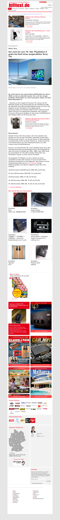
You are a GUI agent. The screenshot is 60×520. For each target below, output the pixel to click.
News (9, 8)
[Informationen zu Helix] (28, 406)
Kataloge (15, 498)
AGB (34, 493)
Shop (46, 8)
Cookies (35, 496)
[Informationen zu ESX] (45, 403)
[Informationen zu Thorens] (45, 409)
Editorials (15, 502)
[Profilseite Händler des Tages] (19, 465)
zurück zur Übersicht (15, 187)
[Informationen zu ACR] (11, 403)
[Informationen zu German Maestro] (17, 406)
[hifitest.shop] (32, 424)
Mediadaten (36, 492)
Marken (27, 8)
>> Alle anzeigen (28, 27)
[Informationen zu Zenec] (23, 412)
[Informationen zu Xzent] (17, 412)
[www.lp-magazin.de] (27, 424)
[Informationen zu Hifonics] (34, 406)
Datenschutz (36, 494)
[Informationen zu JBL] (39, 406)
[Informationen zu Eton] (11, 406)
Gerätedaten (16, 496)
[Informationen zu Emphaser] (40, 403)
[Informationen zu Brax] (28, 403)
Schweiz (12, 453)
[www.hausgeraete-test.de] (17, 424)
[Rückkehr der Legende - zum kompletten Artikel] (16, 123)
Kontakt (35, 497)
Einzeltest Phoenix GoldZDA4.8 (35, 263)
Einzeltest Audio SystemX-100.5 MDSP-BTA (37, 210)
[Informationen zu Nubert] (22, 409)
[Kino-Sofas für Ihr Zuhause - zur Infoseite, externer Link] (16, 22)
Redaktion (15, 494)
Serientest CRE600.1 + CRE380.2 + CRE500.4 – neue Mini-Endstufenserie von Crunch (17, 237)
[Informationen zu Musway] (16, 409)
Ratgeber (42, 8)
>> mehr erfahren (14, 298)
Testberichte (15, 8)
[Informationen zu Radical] (33, 409)
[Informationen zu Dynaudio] (34, 403)
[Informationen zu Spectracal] (39, 409)
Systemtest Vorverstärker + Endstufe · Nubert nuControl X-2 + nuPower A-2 (39, 237)
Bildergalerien (16, 497)
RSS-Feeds (15, 500)
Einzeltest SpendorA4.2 (11, 263)
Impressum (35, 491)
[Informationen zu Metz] (11, 409)
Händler (37, 8)
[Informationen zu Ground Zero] (22, 406)
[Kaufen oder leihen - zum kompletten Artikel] (16, 37)
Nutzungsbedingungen (38, 498)
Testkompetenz (16, 493)
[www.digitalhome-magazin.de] (11, 424)
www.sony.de (32, 163)
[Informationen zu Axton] (23, 403)
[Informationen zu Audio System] (17, 403)
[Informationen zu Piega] (28, 409)
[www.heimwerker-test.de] (23, 424)
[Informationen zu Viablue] (11, 412)
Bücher (14, 492)
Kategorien (32, 8)
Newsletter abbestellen (37, 483)
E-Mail (38, 434)
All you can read (12, 10)
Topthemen (15, 501)
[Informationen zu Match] (45, 406)
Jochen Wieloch (39, 433)
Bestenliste (21, 8)
